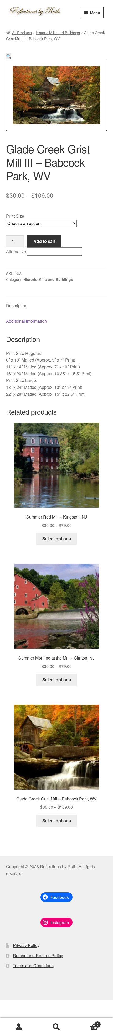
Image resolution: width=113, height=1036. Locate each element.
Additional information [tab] (26, 321)
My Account (19, 1027)
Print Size (15, 216)
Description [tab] (16, 305)
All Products (22, 32)
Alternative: (16, 251)
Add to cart (44, 241)
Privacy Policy (26, 945)
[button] (8, 56)
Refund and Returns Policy (38, 956)
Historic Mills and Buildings (58, 32)
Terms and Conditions (33, 965)
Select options (56, 539)
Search (56, 1027)
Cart (87, 1022)
